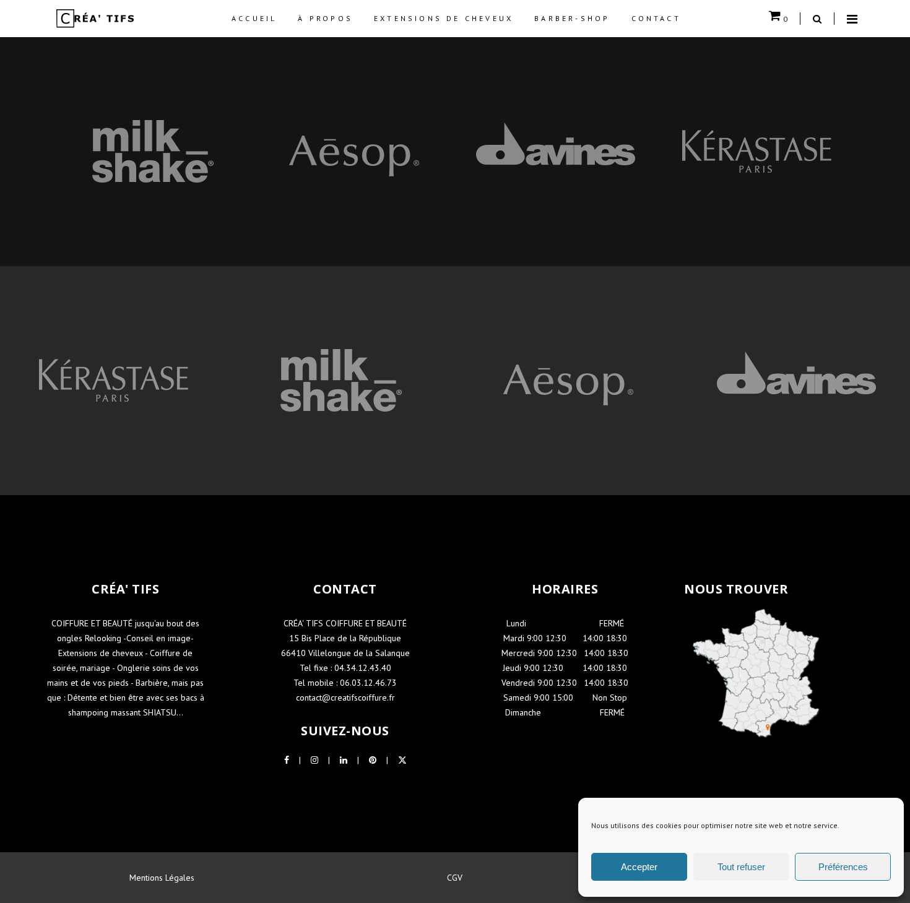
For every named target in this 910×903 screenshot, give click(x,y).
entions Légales (165, 877)
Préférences (843, 867)
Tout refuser (741, 867)
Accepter (639, 867)
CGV (454, 877)
